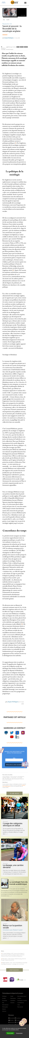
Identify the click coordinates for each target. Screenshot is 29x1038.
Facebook (18, 1018)
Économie (4, 1000)
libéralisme (3, 48)
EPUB (22, 47)
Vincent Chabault (15, 887)
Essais (11, 996)
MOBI (26, 47)
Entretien (5, 923)
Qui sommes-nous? (22, 996)
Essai (4, 19)
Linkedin (18, 1022)
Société (7, 19)
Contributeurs (20, 1002)
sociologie (3, 49)
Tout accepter (10, 1033)
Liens (18, 1004)
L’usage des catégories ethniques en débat (12, 824)
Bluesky (12, 1020)
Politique (4, 996)
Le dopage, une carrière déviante (13, 866)
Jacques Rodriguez (8, 38)
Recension (5, 821)
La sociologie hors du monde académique (18, 883)
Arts (3, 1002)
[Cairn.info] (21, 979)
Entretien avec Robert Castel (12, 930)
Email (14, 758)
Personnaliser (19, 1033)
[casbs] (5, 979)
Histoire (4, 1009)
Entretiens (12, 1000)
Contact (19, 998)
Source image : (23, 15)
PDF (18, 47)
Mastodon (11, 1022)
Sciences (4, 1011)
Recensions (13, 998)
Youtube (18, 1020)
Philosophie (5, 1007)
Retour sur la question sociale (12, 926)
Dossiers (12, 1002)
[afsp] (12, 979)
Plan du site (20, 1007)
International (5, 1004)
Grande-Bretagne (9, 49)
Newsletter (12, 1018)
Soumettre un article (22, 1000)
